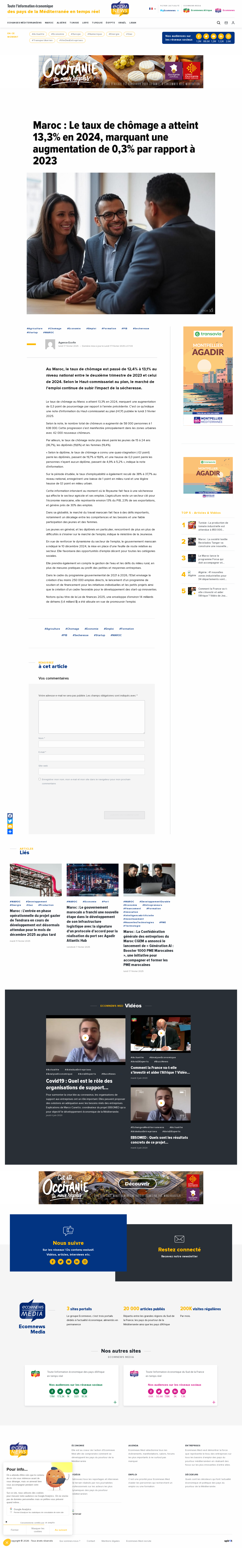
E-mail (42, 752)
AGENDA (133, 1445)
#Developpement (36, 902)
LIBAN (132, 23)
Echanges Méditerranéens (24, 23)
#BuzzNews (109, 1074)
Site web (43, 766)
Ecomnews (168, 10)
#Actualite (38, 34)
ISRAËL (122, 23)
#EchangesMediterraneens (147, 1127)
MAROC (49, 23)
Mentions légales (111, 1541)
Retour (14, 1531)
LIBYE (85, 23)
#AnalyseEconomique (59, 1074)
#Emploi (91, 328)
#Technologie (132, 926)
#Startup (32, 332)
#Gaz (129, 34)
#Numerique (95, 34)
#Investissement (133, 919)
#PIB (124, 328)
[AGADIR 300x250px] (208, 477)
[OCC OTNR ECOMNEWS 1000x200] (121, 71)
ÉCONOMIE (78, 1445)
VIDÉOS (76, 1474)
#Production (46, 905)
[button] (7, 1542)
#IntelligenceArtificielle (138, 915)
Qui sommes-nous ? (69, 1541)
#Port (105, 902)
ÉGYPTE (110, 23)
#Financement (132, 908)
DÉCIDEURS (191, 1474)
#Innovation (130, 912)
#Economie (57, 34)
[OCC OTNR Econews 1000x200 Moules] (121, 1187)
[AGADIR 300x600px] (208, 376)
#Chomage (54, 328)
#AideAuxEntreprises (78, 1070)
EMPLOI (132, 1474)
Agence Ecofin (67, 342)
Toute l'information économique (53, 9)
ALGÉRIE (62, 23)
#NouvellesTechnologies (138, 922)
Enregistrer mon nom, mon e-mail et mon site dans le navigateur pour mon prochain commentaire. (86, 781)
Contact (91, 1541)
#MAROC (48, 332)
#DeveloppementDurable (155, 902)
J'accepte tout (38, 1531)
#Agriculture (35, 328)
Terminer (61, 1531)
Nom (42, 738)
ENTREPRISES (192, 1445)
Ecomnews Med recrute (138, 1541)
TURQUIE (97, 23)
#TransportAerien (42, 40)
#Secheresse (141, 328)
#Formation (109, 328)
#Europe (76, 34)
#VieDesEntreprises (71, 40)
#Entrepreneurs (152, 905)
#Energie (114, 34)
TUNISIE (74, 23)
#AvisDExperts (87, 1074)
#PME (162, 922)
